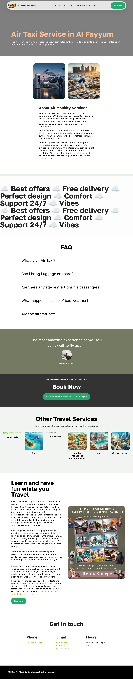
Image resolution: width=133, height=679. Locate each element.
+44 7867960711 (34, 642)
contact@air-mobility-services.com (62, 645)
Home (57, 5)
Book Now (118, 5)
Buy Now (18, 601)
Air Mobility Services (27, 5)
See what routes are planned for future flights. (66, 396)
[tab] (66, 260)
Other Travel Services (84, 5)
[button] (66, 260)
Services (66, 5)
